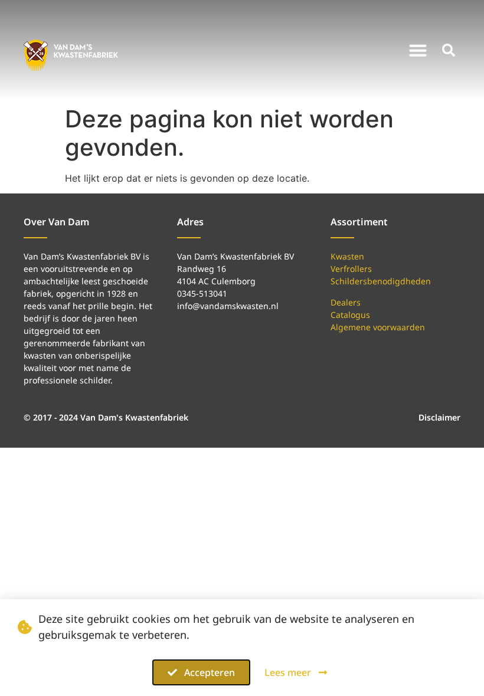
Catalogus (350, 314)
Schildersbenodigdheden (381, 281)
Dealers (346, 302)
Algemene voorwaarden (378, 327)
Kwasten (347, 256)
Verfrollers (351, 268)
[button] (418, 50)
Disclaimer (439, 417)
